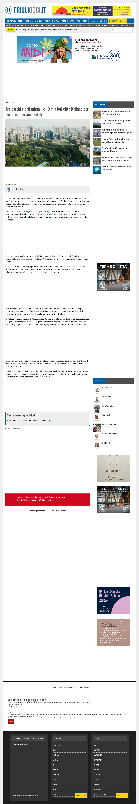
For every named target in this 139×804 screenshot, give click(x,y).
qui (49, 420)
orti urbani (16, 429)
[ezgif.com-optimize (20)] (113, 644)
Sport (72, 21)
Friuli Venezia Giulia (87, 25)
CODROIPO (13, 25)
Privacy (10, 712)
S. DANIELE (47, 25)
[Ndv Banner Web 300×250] (113, 613)
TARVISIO (128, 25)
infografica (50, 211)
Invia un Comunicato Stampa (61, 687)
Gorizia (47, 21)
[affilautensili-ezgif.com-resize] (91, 14)
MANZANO (59, 25)
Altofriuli (38, 21)
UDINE (7, 25)
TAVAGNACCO (20, 25)
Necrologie (93, 21)
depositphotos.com (31, 796)
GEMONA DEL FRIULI (113, 25)
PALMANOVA (66, 25)
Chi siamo (103, 21)
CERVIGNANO (28, 25)
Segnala (86, 687)
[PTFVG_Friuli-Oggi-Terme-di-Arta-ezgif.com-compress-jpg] (113, 289)
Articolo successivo (58, 510)
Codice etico (24, 744)
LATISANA (35, 25)
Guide (85, 21)
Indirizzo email (13, 706)
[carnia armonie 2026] (113, 480)
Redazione (19, 189)
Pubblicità (78, 687)
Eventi (79, 21)
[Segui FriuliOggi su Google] (113, 183)
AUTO (54, 794)
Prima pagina (11, 21)
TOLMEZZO (122, 25)
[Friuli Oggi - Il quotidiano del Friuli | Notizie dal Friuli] (25, 9)
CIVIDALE (41, 25)
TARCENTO (104, 25)
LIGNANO (53, 25)
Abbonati (114, 21)
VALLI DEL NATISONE (75, 25)
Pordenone (29, 21)
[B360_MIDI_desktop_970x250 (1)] (69, 61)
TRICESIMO (97, 25)
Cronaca (55, 21)
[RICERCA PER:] (121, 29)
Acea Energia (25, 211)
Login (123, 21)
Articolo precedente (37, 510)
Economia (64, 21)
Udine (20, 21)
